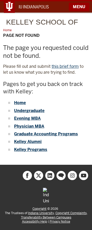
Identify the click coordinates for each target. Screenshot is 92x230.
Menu (79, 6)
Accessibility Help (34, 222)
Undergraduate (29, 110)
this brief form (65, 66)
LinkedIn (49, 175)
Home (20, 102)
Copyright (39, 209)
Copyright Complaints (71, 213)
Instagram (72, 175)
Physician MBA (29, 126)
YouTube (83, 175)
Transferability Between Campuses (46, 217)
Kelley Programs (30, 149)
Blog (61, 175)
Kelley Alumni (28, 141)
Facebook (27, 175)
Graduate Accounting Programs (46, 134)
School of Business (42, 24)
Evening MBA (27, 118)
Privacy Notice (60, 222)
